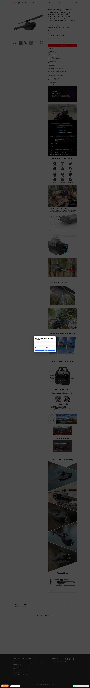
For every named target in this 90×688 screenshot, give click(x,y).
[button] (76, 686)
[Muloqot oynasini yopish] (55, 336)
